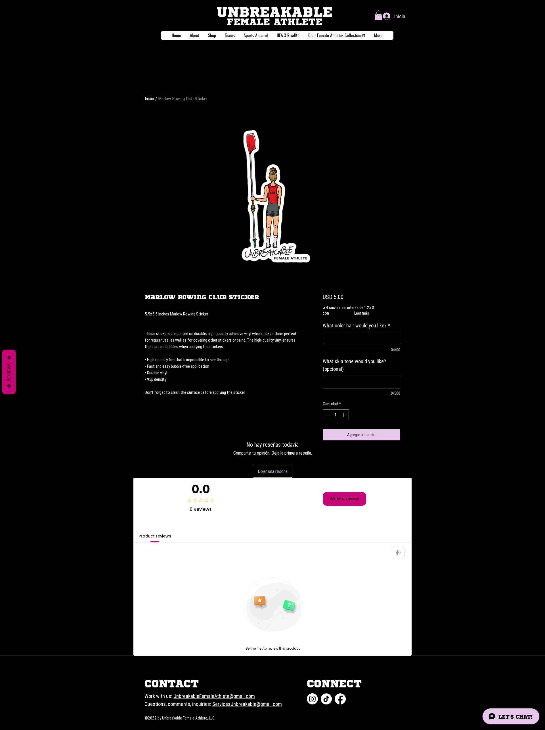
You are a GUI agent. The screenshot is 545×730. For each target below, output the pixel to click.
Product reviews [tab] (155, 536)
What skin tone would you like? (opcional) (354, 365)
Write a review (344, 498)
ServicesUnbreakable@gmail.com (247, 704)
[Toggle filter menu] (398, 552)
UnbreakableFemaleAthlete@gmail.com (214, 696)
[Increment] (344, 415)
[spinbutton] (335, 415)
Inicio (149, 98)
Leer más (361, 313)
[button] (378, 15)
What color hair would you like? (356, 325)
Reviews (9, 371)
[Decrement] (327, 415)
